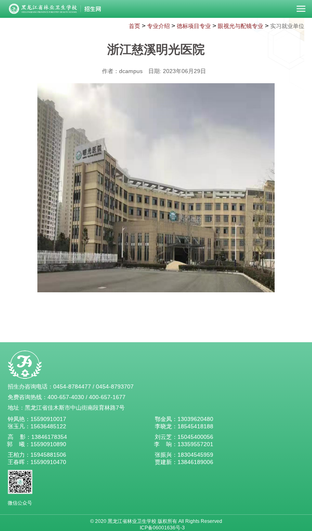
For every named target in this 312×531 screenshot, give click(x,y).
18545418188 (195, 426)
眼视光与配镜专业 (240, 26)
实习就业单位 (287, 26)
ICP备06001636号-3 (162, 528)
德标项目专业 (194, 26)
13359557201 (195, 444)
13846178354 (49, 437)
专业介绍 (158, 26)
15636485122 (48, 426)
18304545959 (195, 454)
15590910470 (48, 462)
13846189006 (195, 462)
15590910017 (48, 419)
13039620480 (195, 419)
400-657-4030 (66, 397)
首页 (134, 26)
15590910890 (48, 444)
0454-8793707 (115, 386)
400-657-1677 (107, 397)
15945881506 (48, 454)
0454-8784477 (72, 386)
